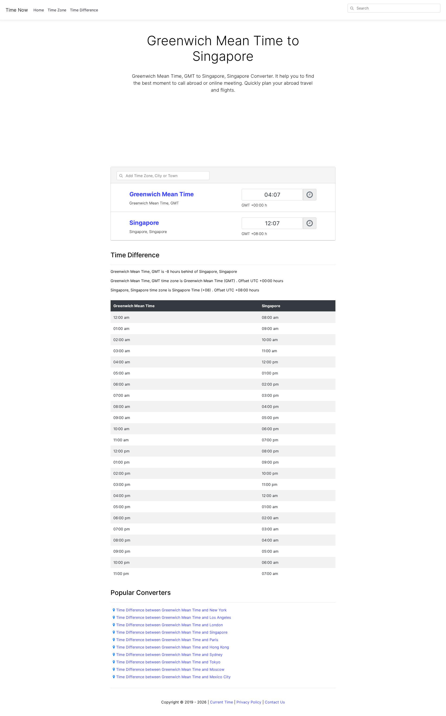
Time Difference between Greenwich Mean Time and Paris (167, 639)
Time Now (17, 10)
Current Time (221, 702)
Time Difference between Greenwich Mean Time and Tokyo (168, 662)
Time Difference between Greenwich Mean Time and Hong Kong (172, 647)
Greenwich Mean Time (161, 194)
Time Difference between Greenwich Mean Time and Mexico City (173, 676)
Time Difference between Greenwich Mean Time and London (169, 624)
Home (38, 10)
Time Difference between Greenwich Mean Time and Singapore (171, 632)
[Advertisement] (223, 130)
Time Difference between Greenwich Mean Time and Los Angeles (173, 617)
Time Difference (84, 10)
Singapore (144, 222)
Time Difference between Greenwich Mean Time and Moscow (170, 669)
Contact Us (275, 702)
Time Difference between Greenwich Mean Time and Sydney (169, 654)
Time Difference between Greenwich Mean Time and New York (171, 610)
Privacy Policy (248, 702)
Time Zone (57, 10)
